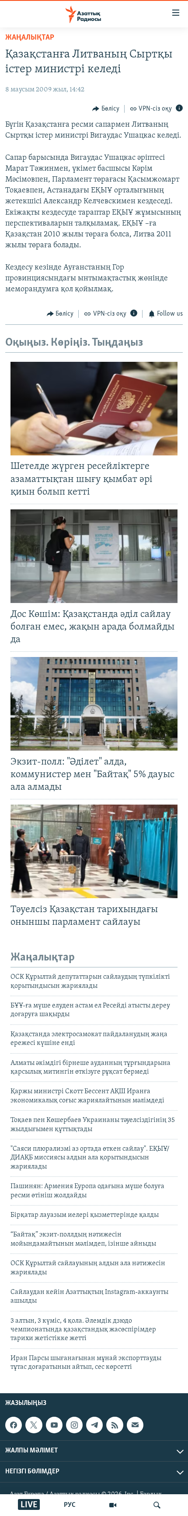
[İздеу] (157, 1505)
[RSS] (114, 1425)
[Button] (105, 109)
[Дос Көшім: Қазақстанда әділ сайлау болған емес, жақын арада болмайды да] (94, 556)
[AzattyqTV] (113, 1505)
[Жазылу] (135, 1425)
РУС (70, 1505)
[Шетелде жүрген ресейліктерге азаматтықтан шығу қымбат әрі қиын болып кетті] (94, 408)
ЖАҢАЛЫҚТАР (29, 38)
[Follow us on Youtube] (54, 1425)
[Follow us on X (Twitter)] (33, 1425)
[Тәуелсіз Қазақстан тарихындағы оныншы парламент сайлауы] (94, 851)
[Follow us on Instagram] (74, 1425)
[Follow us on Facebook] (13, 1425)
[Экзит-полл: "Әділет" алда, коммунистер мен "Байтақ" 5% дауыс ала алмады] (94, 704)
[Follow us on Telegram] (94, 1425)
